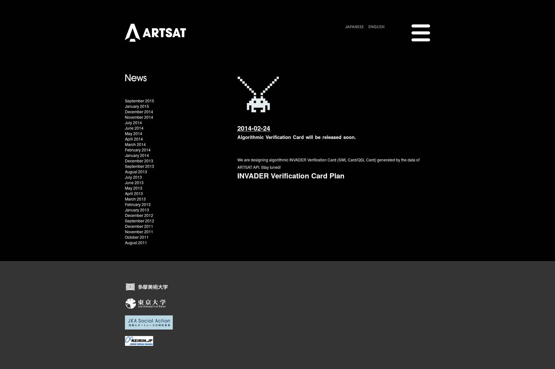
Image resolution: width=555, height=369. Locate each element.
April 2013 (134, 193)
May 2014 (133, 133)
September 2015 (139, 100)
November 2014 (139, 117)
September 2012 (139, 220)
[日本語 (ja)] (354, 26)
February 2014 (138, 149)
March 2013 (135, 199)
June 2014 (134, 128)
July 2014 (133, 122)
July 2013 (133, 177)
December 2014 (139, 111)
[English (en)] (376, 26)
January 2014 (137, 155)
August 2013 (136, 171)
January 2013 (137, 209)
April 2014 (134, 139)
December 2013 (139, 160)
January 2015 (137, 106)
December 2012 (139, 215)
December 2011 (139, 226)
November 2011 (139, 231)
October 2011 (137, 237)
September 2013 (139, 166)
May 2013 (133, 188)
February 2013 (138, 204)
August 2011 (136, 242)
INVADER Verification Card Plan (291, 175)
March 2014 (135, 144)
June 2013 (134, 182)
